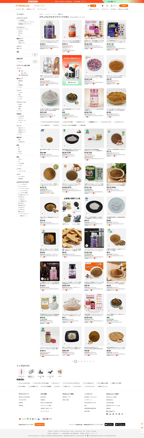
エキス (54, 14)
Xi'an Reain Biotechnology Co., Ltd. (70, 320)
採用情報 (21, 405)
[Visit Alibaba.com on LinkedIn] (110, 414)
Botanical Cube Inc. (111, 82)
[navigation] (27, 188)
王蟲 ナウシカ (67, 386)
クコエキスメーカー (119, 121)
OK (35, 54)
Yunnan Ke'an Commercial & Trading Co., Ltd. (72, 255)
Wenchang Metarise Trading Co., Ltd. (115, 190)
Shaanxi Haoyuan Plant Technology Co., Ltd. (116, 288)
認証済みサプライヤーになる (113, 405)
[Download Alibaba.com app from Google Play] (120, 424)
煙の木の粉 (83, 125)
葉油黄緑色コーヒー (93, 121)
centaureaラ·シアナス (106, 121)
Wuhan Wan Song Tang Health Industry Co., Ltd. (94, 191)
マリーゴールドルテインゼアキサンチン (72, 383)
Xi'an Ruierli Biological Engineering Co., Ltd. (72, 190)
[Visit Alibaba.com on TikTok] (122, 414)
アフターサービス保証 (46, 405)
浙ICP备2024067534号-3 (110, 435)
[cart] (107, 6)
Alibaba (41, 14)
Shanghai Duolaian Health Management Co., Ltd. (94, 256)
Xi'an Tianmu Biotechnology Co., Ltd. (115, 223)
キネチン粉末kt (22, 386)
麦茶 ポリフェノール (103, 386)
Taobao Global (78, 431)
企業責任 (21, 402)
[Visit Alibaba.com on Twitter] (113, 414)
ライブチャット (88, 399)
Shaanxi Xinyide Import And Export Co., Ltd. (50, 47)
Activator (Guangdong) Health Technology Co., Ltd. (50, 83)
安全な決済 (43, 397)
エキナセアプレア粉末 (68, 121)
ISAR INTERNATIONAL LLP (46, 191)
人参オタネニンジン (81, 121)
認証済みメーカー (67, 397)
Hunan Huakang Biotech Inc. (113, 115)
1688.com (56, 431)
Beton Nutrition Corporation (46, 321)
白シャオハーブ (56, 383)
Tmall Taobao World (64, 431)
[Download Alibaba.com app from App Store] (109, 424)
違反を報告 (87, 411)
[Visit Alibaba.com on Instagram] (116, 414)
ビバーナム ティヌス (90, 386)
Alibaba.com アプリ (88, 424)
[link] (142, 424)
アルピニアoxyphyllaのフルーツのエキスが (50, 121)
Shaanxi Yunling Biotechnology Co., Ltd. (49, 223)
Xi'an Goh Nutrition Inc (67, 288)
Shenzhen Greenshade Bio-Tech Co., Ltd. (93, 158)
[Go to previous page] (72, 361)
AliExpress (50, 431)
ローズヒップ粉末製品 (46, 386)
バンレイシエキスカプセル (24, 383)
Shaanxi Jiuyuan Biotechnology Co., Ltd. (116, 154)
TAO (84, 431)
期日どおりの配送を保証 (46, 402)
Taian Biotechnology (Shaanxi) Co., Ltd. (93, 223)
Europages (93, 431)
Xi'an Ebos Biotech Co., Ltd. (68, 155)
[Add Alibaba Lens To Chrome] (40, 424)
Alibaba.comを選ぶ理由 (24, 397)
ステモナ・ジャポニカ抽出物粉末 (69, 125)
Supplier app (79, 424)
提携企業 (108, 408)
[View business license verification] (85, 435)
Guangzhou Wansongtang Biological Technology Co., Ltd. (116, 48)
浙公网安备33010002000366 (96, 435)
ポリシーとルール (45, 411)
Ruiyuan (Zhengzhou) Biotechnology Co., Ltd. (50, 288)
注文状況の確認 (110, 402)
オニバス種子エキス (46, 125)
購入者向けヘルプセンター (90, 397)
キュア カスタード (78, 386)
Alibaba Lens (22, 424)
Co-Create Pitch (22, 399)
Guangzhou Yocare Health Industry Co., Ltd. (94, 47)
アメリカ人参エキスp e (89, 383)
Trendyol (88, 431)
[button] (88, 6)
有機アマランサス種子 (116, 383)
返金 (85, 405)
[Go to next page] (93, 361)
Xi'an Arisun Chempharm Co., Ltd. (48, 115)
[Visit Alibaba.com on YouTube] (119, 414)
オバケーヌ (58, 386)
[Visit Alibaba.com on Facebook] (107, 414)
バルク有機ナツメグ (34, 386)
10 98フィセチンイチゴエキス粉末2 (41, 383)
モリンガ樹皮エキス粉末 (103, 383)
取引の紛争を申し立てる (90, 402)
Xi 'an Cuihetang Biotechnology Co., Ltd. (93, 288)
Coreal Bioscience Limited (68, 50)
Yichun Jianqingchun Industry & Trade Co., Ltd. (94, 115)
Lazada (72, 431)
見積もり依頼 (66, 399)
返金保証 (43, 399)
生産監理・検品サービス (46, 408)
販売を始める (109, 399)
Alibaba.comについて (24, 393)
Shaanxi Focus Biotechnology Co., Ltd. (49, 255)
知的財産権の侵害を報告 (90, 408)
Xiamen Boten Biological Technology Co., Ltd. (50, 155)
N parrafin (56, 125)
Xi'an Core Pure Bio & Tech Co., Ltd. (115, 255)
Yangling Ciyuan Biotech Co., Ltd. (69, 116)
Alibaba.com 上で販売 (111, 397)
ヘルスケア (47, 14)
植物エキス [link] (60, 14)
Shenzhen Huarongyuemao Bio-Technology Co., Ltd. (94, 82)
